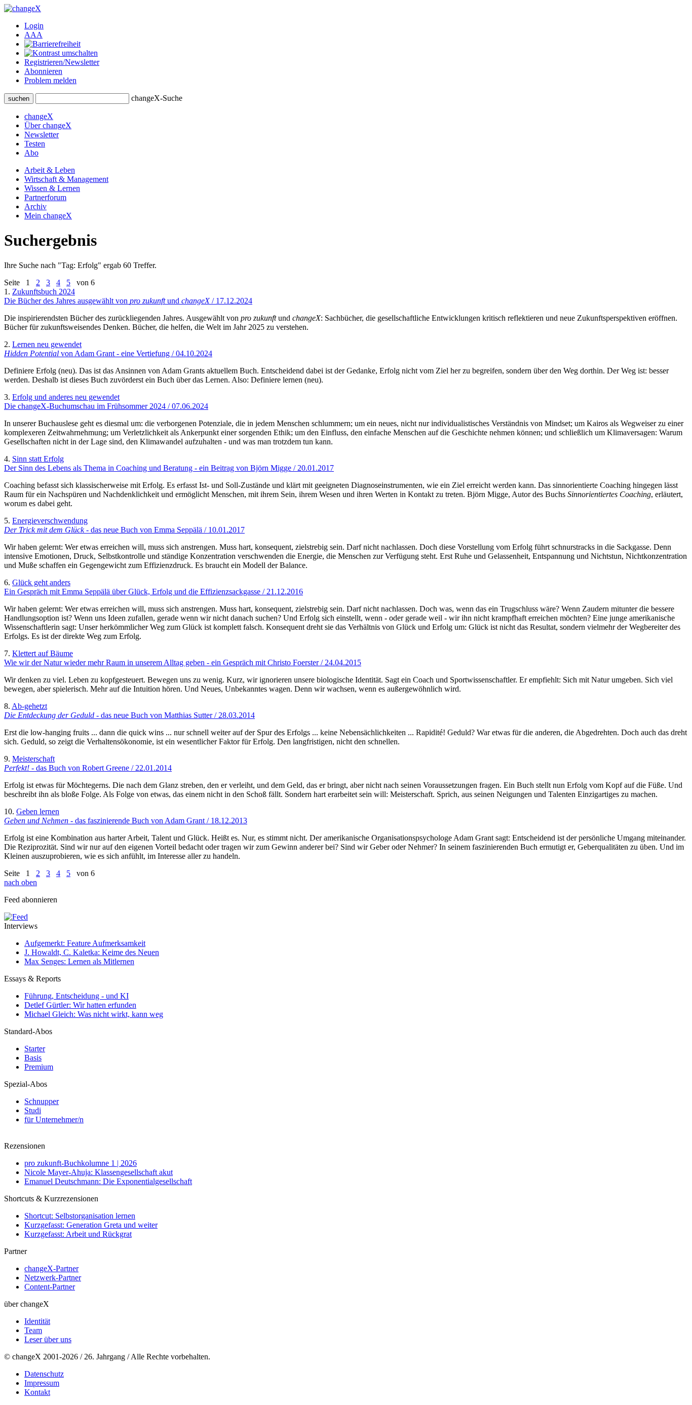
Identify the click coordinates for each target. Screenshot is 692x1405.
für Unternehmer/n (54, 1119)
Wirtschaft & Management (66, 179)
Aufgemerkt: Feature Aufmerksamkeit (84, 943)
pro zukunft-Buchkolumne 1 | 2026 (80, 1163)
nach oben (20, 882)
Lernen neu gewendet (108, 349)
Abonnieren (43, 71)
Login (34, 25)
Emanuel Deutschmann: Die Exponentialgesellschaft (108, 1181)
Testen (34, 143)
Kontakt (37, 1392)
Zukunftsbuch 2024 (128, 296)
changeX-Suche (156, 98)
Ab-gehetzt (129, 710)
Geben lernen (125, 816)
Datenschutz (44, 1374)
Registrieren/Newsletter (61, 62)
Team (33, 1330)
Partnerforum (45, 197)
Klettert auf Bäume (182, 658)
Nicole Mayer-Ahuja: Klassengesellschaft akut (98, 1172)
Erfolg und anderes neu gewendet (106, 401)
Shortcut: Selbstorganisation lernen (79, 1215)
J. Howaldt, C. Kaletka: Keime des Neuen (91, 952)
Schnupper (41, 1101)
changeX (38, 116)
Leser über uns (47, 1339)
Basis (33, 1057)
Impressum (41, 1383)
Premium (38, 1066)
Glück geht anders (153, 587)
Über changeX (47, 125)
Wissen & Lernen (52, 188)
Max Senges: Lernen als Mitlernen (79, 961)
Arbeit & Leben (49, 170)
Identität (37, 1321)
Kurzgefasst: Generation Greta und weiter (91, 1225)
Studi (32, 1110)
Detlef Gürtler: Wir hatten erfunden (80, 1005)
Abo (31, 152)
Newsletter (41, 134)
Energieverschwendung (124, 525)
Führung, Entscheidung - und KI (76, 996)
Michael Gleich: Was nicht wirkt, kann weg (93, 1014)
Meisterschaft (88, 763)
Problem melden (50, 80)
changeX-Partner (51, 1268)
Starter (34, 1048)
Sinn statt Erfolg (169, 463)
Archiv (35, 206)
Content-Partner (49, 1286)
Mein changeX (48, 215)
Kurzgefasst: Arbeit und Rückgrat (78, 1234)
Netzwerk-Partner (52, 1277)
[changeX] (22, 8)
